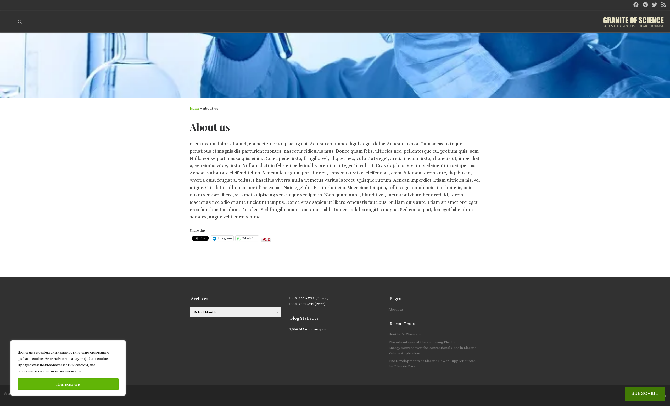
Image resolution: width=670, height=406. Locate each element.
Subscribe (644, 393)
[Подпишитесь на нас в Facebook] (636, 5)
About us (396, 309)
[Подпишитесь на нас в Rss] (663, 5)
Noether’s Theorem (405, 334)
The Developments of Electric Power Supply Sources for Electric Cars (432, 363)
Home (194, 108)
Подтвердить (68, 384)
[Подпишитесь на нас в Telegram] (645, 5)
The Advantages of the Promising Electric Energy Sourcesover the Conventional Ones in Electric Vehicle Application (432, 347)
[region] (68, 368)
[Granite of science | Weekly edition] (633, 20)
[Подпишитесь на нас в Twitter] (654, 5)
